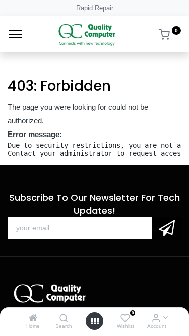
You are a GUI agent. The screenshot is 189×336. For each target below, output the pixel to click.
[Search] (64, 318)
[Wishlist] (125, 318)
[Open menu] (95, 321)
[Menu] (15, 34)
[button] (166, 228)
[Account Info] (156, 318)
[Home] (33, 318)
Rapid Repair (94, 8)
